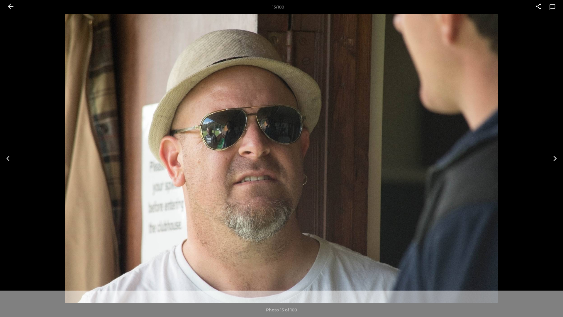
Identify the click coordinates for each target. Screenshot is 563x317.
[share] (538, 7)
